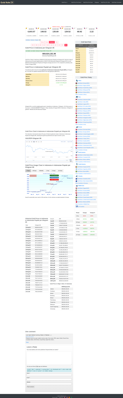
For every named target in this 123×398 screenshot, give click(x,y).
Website (28, 382)
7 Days (28, 170)
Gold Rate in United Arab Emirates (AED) (86, 199)
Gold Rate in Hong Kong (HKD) (84, 122)
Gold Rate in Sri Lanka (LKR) (84, 106)
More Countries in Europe (81, 149)
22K (40, 45)
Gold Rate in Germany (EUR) (84, 143)
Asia (79, 97)
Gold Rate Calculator (116, 2)
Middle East (81, 185)
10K (59, 45)
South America (82, 164)
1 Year (47, 170)
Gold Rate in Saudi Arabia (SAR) (84, 197)
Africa (79, 80)
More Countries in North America (83, 161)
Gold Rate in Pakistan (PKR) (83, 115)
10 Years (60, 170)
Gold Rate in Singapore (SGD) (84, 117)
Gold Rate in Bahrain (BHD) (83, 201)
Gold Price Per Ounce (76, 2)
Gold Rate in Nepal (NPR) (83, 113)
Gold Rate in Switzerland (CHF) (84, 145)
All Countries (81, 206)
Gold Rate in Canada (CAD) (83, 157)
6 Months (41, 170)
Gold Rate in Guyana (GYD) (83, 166)
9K (62, 45)
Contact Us (61, 397)
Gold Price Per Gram (88, 2)
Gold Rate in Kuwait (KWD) (83, 190)
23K (36, 45)
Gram (47, 42)
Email (28, 377)
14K (52, 45)
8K (66, 45)
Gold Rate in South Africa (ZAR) (84, 87)
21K (44, 45)
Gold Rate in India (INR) (82, 101)
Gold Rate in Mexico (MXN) (83, 159)
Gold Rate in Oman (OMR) (83, 192)
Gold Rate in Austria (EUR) (83, 140)
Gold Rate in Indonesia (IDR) (84, 99)
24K (33, 45)
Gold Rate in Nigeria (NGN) (83, 85)
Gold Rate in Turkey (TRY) (83, 138)
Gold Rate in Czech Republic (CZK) (85, 147)
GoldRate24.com (63, 396)
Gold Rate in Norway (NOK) (83, 136)
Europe (80, 127)
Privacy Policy (55, 397)
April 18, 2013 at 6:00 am (30, 336)
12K (55, 45)
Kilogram (97, 2)
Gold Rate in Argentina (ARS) (84, 169)
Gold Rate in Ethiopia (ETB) (83, 90)
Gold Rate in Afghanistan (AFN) (84, 120)
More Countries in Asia (81, 124)
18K (48, 45)
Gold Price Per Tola (105, 2)
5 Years (53, 170)
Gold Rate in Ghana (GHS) (83, 92)
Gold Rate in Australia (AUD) (83, 178)
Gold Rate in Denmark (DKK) (84, 129)
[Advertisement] (61, 16)
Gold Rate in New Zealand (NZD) (85, 181)
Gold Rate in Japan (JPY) (83, 104)
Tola (56, 42)
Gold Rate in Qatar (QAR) (83, 195)
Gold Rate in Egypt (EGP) (83, 188)
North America (81, 152)
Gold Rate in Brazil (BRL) (83, 171)
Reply (27, 342)
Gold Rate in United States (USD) (85, 155)
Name (28, 373)
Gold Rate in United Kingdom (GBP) (85, 134)
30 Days (34, 170)
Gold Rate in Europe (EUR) (83, 131)
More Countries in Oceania (82, 183)
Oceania (80, 176)
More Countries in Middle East (82, 204)
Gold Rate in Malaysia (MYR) (84, 110)
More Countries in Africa (81, 94)
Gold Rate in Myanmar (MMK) (84, 108)
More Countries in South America (83, 173)
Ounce (42, 42)
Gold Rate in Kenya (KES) (83, 83)
